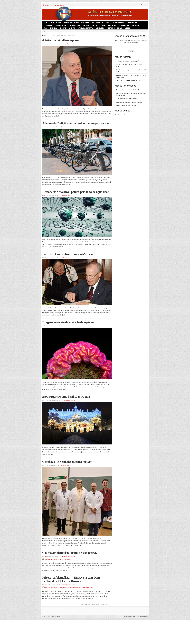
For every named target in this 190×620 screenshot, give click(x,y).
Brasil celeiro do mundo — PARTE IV (127, 90)
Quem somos (48, 31)
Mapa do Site (59, 31)
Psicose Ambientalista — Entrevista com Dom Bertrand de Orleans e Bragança (71, 579)
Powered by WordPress (133, 616)
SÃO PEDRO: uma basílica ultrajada (66, 396)
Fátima (102, 25)
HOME (46, 22)
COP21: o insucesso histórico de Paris (127, 99)
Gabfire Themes (144, 616)
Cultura (86, 25)
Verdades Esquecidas (114, 28)
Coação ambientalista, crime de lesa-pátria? (69, 552)
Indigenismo (112, 25)
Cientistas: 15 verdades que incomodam (67, 461)
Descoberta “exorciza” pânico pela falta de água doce (75, 192)
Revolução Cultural (85, 28)
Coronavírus (48, 25)
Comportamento (119, 22)
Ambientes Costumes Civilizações (76, 22)
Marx (45, 28)
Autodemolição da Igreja (101, 22)
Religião (72, 28)
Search (144, 5)
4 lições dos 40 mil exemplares (60, 40)
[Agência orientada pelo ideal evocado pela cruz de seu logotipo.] (95, 14)
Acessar (125, 616)
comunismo (132, 22)
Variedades (100, 28)
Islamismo (136, 25)
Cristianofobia (74, 25)
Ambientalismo (55, 22)
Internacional (124, 25)
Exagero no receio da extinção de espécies (68, 322)
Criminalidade (61, 25)
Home (44, 36)
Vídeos (127, 28)
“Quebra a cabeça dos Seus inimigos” (127, 61)
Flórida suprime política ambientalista (127, 105)
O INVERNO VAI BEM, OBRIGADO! (128, 81)
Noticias (63, 28)
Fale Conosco (71, 31)
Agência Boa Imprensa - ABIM (54, 616)
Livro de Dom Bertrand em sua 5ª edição (67, 254)
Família (94, 25)
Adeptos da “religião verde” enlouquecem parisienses (75, 123)
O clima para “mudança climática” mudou (129, 102)
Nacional (53, 28)
